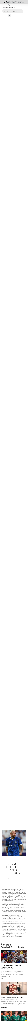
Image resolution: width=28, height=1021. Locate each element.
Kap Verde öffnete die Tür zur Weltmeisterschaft (11, 966)
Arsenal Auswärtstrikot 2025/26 (12, 998)
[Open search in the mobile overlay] (12, 11)
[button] (9, 15)
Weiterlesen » (4, 978)
